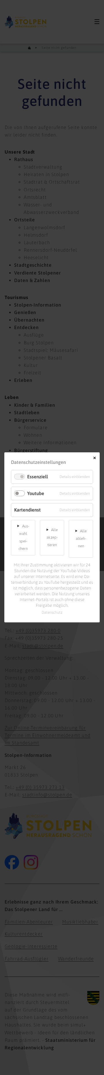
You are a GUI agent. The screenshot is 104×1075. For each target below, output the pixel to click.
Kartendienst (27, 510)
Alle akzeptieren (52, 537)
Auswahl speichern (23, 537)
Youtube (35, 493)
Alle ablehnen (81, 538)
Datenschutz (52, 612)
